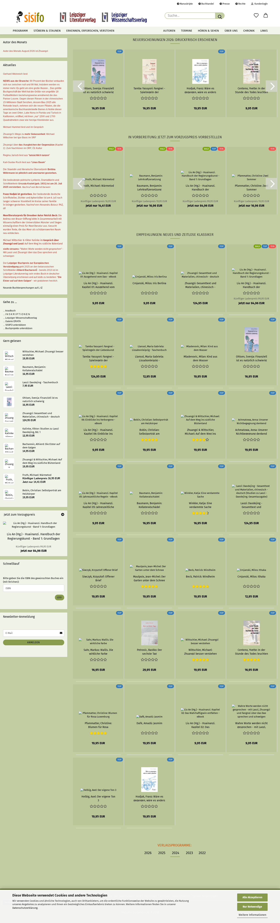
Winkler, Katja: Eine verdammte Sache (200, 505)
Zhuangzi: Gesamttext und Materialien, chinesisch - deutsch (200, 285)
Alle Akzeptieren (252, 897)
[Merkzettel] (256, 16)
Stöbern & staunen (47, 30)
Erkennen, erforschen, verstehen (90, 30)
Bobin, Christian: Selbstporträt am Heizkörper (149, 431)
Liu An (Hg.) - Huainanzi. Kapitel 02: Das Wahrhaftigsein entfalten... (200, 725)
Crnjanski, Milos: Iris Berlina (149, 283)
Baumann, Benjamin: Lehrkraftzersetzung (149, 187)
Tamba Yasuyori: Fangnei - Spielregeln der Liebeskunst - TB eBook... (149, 90)
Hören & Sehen (208, 30)
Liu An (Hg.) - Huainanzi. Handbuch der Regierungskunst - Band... (200, 187)
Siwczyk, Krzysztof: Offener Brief (98, 578)
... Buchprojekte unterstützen (17, 328)
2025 (161, 853)
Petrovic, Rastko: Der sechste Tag (149, 651)
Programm (20, 30)
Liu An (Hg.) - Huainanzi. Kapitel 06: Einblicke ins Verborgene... (98, 431)
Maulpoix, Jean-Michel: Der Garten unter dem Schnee (149, 578)
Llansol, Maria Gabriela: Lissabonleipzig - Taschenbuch (149, 358)
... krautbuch (9, 310)
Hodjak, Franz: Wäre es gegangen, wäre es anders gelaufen (200, 90)
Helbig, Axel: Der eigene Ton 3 (98, 798)
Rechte (242, 3)
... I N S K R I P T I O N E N (16, 314)
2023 (189, 853)
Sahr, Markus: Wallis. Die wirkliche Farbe (98, 651)
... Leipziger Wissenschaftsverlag (20, 318)
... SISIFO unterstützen (14, 325)
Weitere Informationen (252, 915)
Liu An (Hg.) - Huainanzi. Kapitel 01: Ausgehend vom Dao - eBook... (98, 285)
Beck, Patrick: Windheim (200, 576)
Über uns (231, 30)
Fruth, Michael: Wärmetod (98, 185)
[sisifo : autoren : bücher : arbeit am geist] (81, 17)
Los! (59, 597)
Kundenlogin (260, 3)
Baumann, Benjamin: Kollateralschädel (149, 505)
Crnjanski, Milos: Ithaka (252, 576)
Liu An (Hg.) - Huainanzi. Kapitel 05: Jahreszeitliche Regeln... (98, 505)
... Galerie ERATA (12, 321)
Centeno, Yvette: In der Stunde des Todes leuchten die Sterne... (251, 90)
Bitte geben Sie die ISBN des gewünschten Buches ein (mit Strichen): (33, 580)
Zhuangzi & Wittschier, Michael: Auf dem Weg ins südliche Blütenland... (200, 431)
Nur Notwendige (252, 906)
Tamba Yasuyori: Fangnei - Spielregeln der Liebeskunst (98, 358)
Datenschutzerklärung (25, 907)
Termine (186, 30)
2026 (148, 853)
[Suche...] (220, 15)
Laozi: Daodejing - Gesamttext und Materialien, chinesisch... (251, 505)
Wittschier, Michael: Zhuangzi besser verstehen (200, 651)
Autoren (169, 30)
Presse (226, 3)
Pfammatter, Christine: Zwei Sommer (251, 187)
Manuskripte (186, 3)
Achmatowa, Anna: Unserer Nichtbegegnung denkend (251, 431)
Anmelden (33, 642)
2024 (175, 853)
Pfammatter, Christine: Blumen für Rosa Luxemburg (98, 725)
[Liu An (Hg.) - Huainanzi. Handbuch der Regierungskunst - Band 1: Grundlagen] (33, 525)
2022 (202, 853)
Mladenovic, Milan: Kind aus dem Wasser (200, 358)
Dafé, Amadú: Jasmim (149, 723)
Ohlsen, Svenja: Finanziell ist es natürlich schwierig (98, 90)
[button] (265, 16)
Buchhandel (207, 3)
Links (264, 30)
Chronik (249, 30)
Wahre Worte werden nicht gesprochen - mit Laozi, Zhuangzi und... (251, 725)
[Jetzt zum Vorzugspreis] (62, 515)
